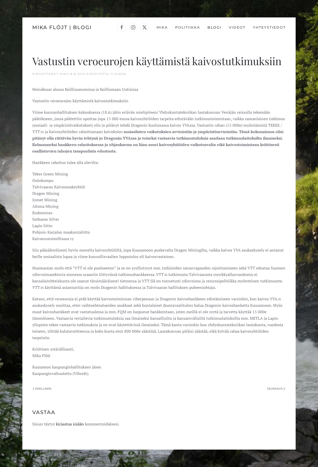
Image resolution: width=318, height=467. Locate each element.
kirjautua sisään (70, 424)
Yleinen (118, 74)
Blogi (214, 27)
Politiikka (187, 27)
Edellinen (43, 388)
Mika (162, 27)
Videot (237, 27)
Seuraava (275, 388)
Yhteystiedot (269, 27)
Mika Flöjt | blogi (62, 27)
